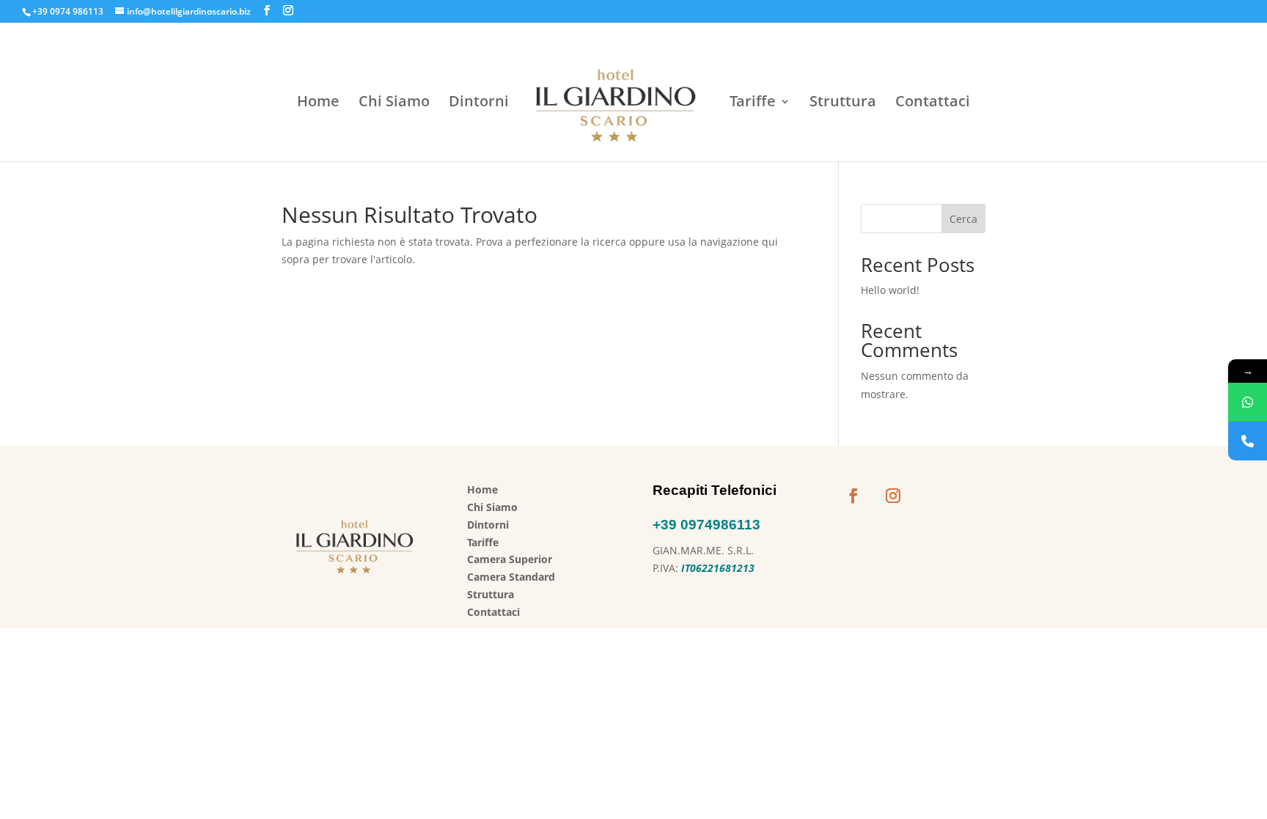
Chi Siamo (394, 103)
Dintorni (479, 103)
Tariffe (753, 103)
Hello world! (890, 290)
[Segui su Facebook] (853, 495)
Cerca (963, 219)
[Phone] (1247, 441)
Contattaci (932, 103)
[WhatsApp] (1247, 402)
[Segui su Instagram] (893, 495)
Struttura (842, 103)
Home (318, 103)
